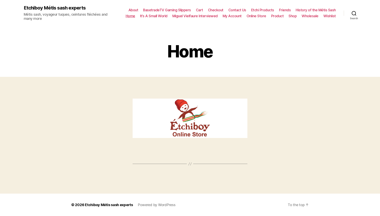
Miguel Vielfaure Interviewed (195, 16)
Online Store (256, 16)
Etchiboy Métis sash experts (55, 8)
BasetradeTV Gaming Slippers (167, 10)
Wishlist (329, 16)
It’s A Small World (153, 16)
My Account (232, 16)
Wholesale (310, 16)
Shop (293, 16)
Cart (199, 10)
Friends (285, 10)
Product (277, 16)
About (133, 10)
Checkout (215, 10)
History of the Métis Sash (316, 10)
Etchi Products (262, 10)
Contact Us (237, 10)
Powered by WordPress (157, 205)
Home (130, 16)
